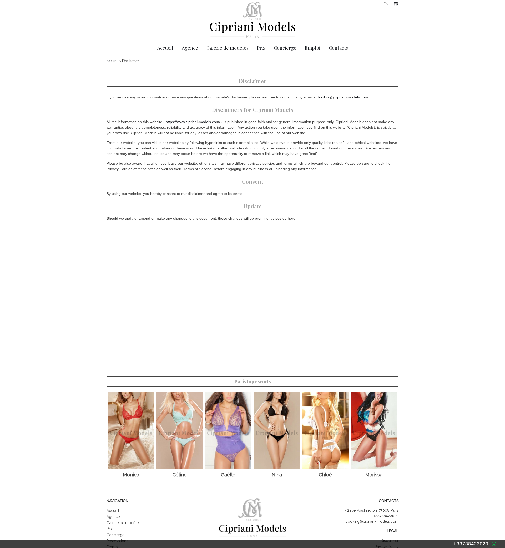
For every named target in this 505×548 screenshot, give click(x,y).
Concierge (285, 48)
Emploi (312, 48)
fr (396, 4)
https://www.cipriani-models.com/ (193, 122)
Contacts (338, 48)
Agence (190, 48)
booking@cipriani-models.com (343, 97)
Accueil (165, 48)
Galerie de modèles (227, 48)
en (385, 4)
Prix (261, 48)
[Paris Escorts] (252, 21)
